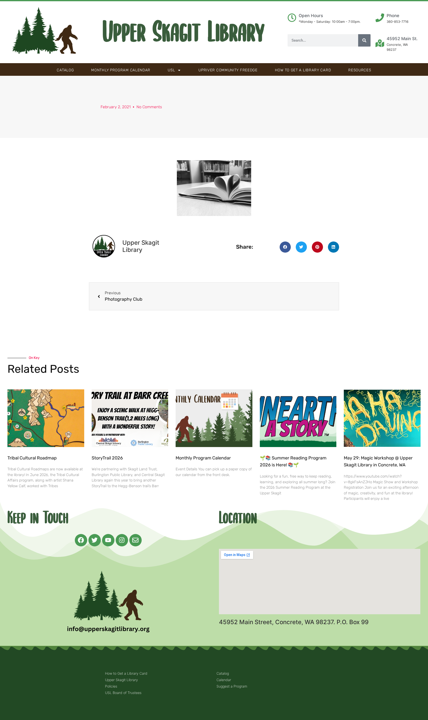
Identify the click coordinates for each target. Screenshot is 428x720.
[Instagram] (122, 540)
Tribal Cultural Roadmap (32, 458)
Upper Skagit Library (184, 32)
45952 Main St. (402, 38)
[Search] (364, 40)
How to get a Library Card (303, 70)
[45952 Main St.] (379, 43)
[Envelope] (135, 540)
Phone (393, 15)
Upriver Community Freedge (228, 70)
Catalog (65, 70)
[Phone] (379, 17)
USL (171, 70)
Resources (359, 70)
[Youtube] (108, 540)
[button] (285, 247)
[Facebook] (81, 540)
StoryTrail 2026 (107, 458)
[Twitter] (94, 540)
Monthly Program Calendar (120, 70)
